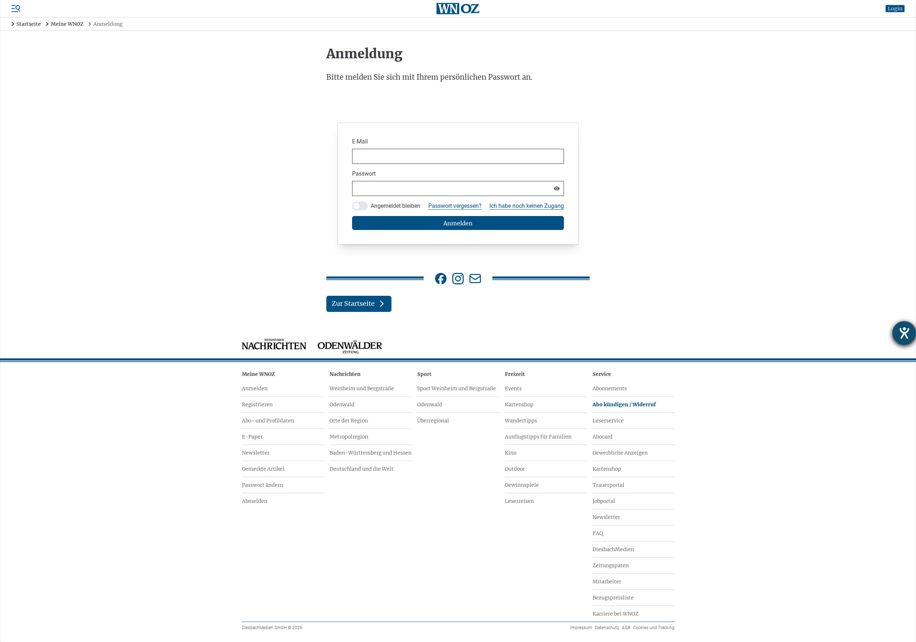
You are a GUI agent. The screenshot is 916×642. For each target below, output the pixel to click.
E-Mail (360, 141)
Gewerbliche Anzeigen (620, 453)
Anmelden (255, 388)
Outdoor (515, 469)
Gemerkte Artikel (263, 469)
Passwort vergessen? (455, 205)
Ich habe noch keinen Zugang (526, 205)
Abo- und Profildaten (268, 420)
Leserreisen (519, 501)
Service (602, 374)
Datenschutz (607, 627)
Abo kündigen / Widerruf (624, 404)
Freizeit (515, 374)
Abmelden (254, 501)
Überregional (433, 420)
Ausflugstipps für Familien (538, 436)
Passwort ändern (262, 485)
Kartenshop (519, 404)
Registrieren (257, 404)
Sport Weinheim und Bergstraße (456, 388)
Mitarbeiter (607, 581)
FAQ (598, 533)
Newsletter (255, 453)
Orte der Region (349, 420)
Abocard (603, 436)
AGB (626, 627)
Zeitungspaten (611, 565)
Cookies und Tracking (653, 627)
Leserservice (608, 420)
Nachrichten (345, 374)
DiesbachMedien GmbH (272, 627)
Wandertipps (521, 420)
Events (513, 388)
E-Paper (252, 436)
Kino (510, 453)
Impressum (581, 627)
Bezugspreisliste (613, 597)
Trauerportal (608, 485)
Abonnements (610, 388)
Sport (424, 374)
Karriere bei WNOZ (615, 614)
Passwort (364, 173)
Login (895, 8)
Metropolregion (349, 436)
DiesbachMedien (613, 549)
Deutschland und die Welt (362, 469)
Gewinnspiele (522, 485)
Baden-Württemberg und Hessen (370, 453)
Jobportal (604, 501)
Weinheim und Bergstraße (362, 388)
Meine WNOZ (258, 374)
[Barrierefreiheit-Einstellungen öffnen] (904, 333)
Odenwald (342, 404)
